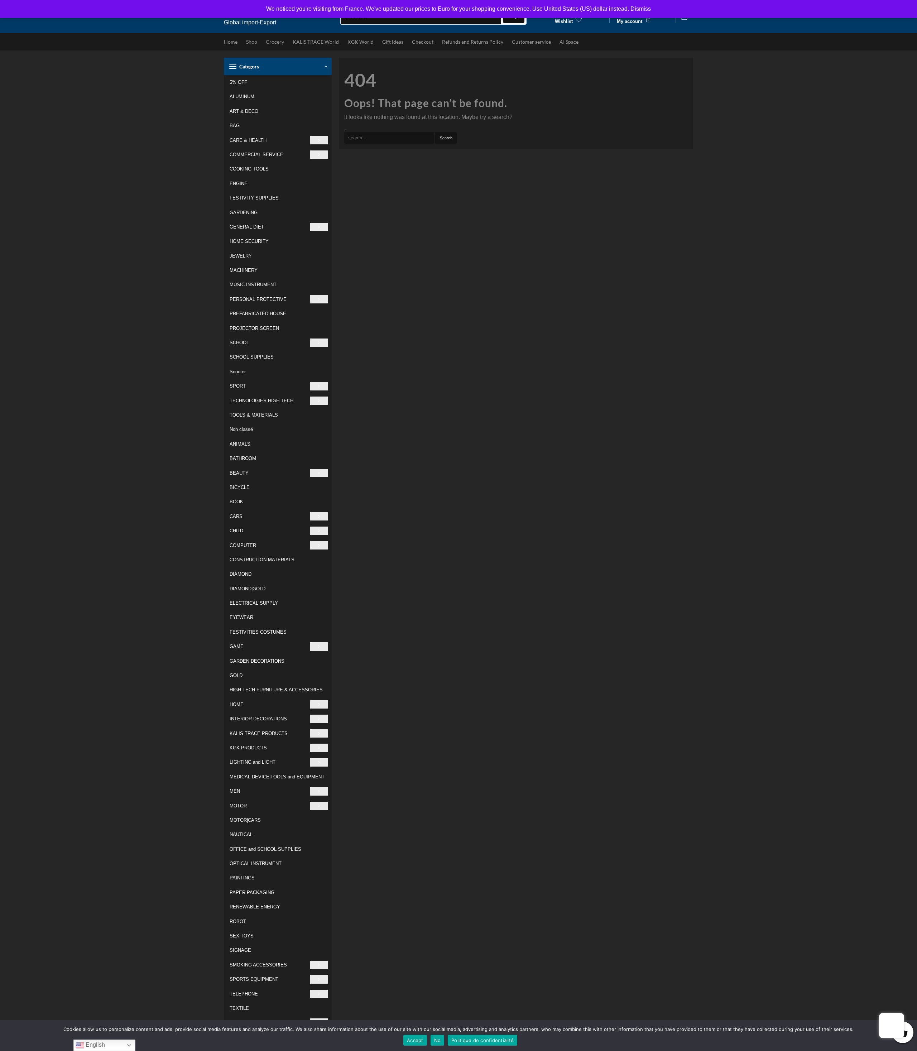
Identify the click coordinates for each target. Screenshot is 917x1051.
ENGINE (239, 183)
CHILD (236, 530)
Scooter (238, 371)
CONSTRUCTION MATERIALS (262, 559)
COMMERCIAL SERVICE (256, 154)
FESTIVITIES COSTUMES (258, 632)
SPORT (238, 386)
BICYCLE (240, 487)
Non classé (241, 429)
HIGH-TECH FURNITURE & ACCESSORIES (276, 689)
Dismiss (640, 9)
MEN (235, 791)
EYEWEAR (241, 617)
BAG (235, 125)
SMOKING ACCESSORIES (258, 965)
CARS (236, 516)
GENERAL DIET (247, 227)
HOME (237, 704)
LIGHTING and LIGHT (252, 762)
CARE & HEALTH (248, 140)
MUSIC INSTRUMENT (253, 284)
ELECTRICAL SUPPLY (254, 603)
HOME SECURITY (249, 241)
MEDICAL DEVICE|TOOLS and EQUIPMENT (277, 776)
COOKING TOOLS (249, 169)
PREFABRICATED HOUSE (258, 313)
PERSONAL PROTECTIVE (258, 299)
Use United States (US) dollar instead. (580, 9)
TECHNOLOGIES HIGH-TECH (261, 400)
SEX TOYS (242, 936)
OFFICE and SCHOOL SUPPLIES (265, 849)
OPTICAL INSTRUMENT (256, 863)
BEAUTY (239, 473)
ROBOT (238, 921)
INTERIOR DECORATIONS (258, 718)
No (437, 1040)
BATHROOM (243, 458)
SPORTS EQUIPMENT (254, 979)
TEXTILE (239, 1008)
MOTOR (238, 805)
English (94, 1045)
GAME (237, 646)
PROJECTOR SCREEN (254, 328)
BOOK (236, 501)
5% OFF (238, 82)
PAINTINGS (242, 877)
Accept (415, 1040)
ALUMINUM (242, 96)
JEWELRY (241, 256)
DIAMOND (240, 574)
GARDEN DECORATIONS (257, 661)
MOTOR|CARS (245, 820)
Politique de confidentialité (482, 1040)
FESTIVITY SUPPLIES (254, 198)
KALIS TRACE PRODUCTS (259, 733)
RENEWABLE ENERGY (255, 907)
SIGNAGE (240, 950)
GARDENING (244, 212)
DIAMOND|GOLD (247, 588)
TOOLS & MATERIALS (254, 415)
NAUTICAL (241, 834)
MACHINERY (244, 270)
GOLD (236, 675)
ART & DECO (244, 111)
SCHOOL (239, 342)
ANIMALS (240, 444)
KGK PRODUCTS (248, 747)
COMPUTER (243, 545)
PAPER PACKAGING (252, 892)
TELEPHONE (244, 994)
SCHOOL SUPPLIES (252, 357)
